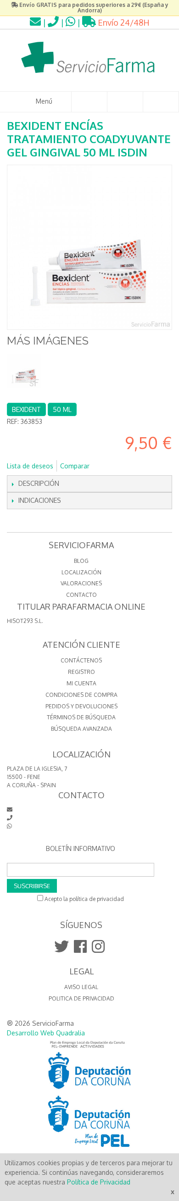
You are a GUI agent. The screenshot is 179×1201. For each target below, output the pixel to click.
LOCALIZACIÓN (81, 572)
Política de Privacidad (98, 1182)
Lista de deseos (30, 466)
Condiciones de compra (81, 694)
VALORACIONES (81, 583)
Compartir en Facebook (109, 466)
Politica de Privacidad (81, 998)
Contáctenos (81, 660)
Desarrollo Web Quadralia (46, 1033)
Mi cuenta (81, 683)
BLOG (81, 560)
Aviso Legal (81, 987)
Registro (81, 671)
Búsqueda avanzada (81, 728)
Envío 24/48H (123, 22)
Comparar (75, 466)
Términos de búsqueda (81, 717)
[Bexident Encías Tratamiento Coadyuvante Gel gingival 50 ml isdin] (24, 371)
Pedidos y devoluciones (81, 706)
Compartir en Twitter (127, 466)
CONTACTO (81, 594)
